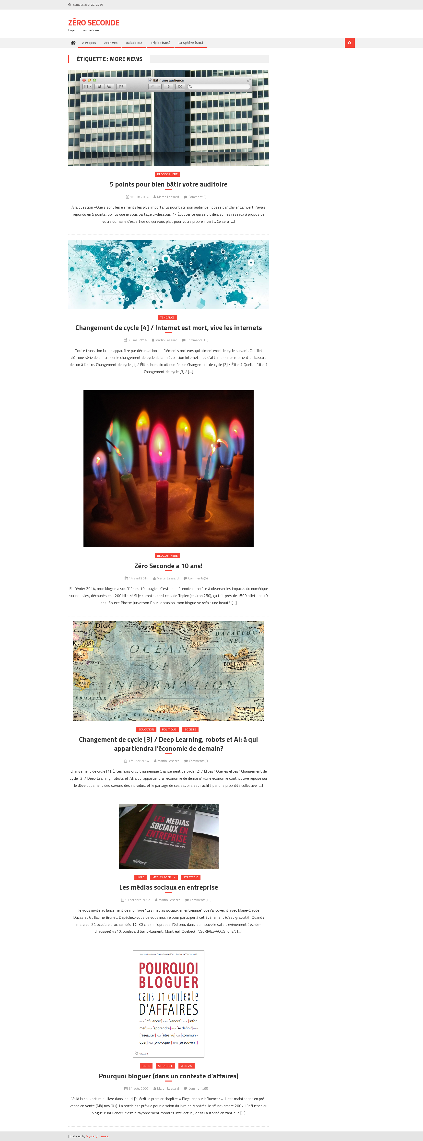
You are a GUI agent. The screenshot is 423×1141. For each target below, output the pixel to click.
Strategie (190, 877)
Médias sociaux (164, 877)
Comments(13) (201, 899)
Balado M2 (134, 42)
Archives (111, 42)
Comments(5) (198, 1088)
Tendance (167, 317)
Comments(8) (199, 760)
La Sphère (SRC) (190, 42)
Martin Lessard (168, 196)
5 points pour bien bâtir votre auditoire (168, 184)
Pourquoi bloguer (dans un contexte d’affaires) (168, 1075)
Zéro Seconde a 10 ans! (168, 565)
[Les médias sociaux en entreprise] (168, 836)
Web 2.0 (186, 1065)
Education (146, 729)
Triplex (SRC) (160, 42)
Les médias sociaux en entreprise (168, 887)
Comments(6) (198, 578)
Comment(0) (197, 196)
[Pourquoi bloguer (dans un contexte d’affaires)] (168, 1004)
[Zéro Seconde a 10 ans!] (168, 468)
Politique (169, 729)
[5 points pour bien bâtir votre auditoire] (168, 118)
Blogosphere (167, 174)
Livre (140, 877)
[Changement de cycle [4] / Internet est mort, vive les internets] (168, 274)
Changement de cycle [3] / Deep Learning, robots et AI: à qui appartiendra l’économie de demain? (168, 744)
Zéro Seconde (93, 22)
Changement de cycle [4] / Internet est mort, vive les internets (168, 327)
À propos (89, 42)
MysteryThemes (97, 1136)
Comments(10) (197, 339)
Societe (190, 729)
